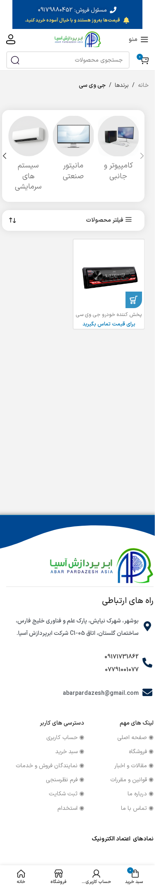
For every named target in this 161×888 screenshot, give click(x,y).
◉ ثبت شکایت (66, 794)
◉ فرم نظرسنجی (65, 780)
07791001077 (122, 669)
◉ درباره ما (141, 794)
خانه (143, 85)
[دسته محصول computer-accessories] (118, 150)
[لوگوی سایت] (77, 39)
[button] (142, 156)
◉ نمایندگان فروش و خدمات (50, 765)
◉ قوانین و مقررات (132, 780)
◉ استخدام (70, 808)
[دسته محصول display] (73, 150)
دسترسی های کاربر (62, 723)
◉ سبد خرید (69, 751)
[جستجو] (15, 60)
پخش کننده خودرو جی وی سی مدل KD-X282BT (109, 318)
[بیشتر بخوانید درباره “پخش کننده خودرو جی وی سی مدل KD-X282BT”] (133, 300)
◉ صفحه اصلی (135, 737)
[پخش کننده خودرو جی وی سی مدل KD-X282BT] (109, 275)
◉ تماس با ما (137, 808)
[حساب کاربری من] (10, 39)
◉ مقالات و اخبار (134, 765)
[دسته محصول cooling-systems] (28, 156)
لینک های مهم (137, 723)
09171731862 (121, 657)
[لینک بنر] (77, 14)
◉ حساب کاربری (65, 737)
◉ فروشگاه (141, 751)
